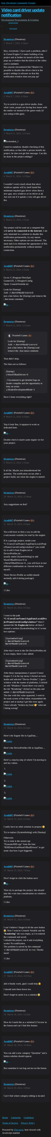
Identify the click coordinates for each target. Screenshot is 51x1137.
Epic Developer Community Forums (18, 3)
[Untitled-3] (9, 798)
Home (5, 1117)
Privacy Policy (28, 1123)
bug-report (13, 28)
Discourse (19, 1130)
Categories (16, 1117)
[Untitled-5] (9, 741)
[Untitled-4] (9, 753)
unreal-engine (13, 23)
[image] (8, 305)
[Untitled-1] (9, 774)
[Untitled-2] (9, 786)
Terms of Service (10, 1123)
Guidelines (29, 1117)
